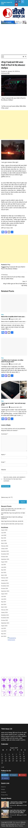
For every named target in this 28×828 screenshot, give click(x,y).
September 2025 (5, 559)
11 (5, 756)
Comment (4, 434)
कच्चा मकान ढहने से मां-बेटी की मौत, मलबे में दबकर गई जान (12, 524)
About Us (3, 786)
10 (2, 756)
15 (20, 756)
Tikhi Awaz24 (16, 822)
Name (3, 454)
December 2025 (5, 551)
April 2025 (3, 572)
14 (16, 756)
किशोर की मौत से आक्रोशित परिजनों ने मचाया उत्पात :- (13, 317)
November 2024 (5, 585)
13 (13, 756)
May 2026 (3, 538)
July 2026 (3, 532)
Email (3, 462)
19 (9, 758)
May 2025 (3, 569)
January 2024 (4, 612)
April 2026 (3, 540)
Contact (3, 789)
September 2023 (5, 623)
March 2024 (4, 607)
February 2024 (4, 609)
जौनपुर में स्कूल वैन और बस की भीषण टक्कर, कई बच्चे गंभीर (12, 521)
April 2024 (3, 604)
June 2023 (3, 631)
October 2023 (4, 620)
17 (2, 758)
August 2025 (4, 561)
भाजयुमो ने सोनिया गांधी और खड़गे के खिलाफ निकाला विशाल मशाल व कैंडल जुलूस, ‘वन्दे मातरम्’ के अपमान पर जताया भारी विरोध (18, 812)
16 (24, 756)
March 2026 (4, 543)
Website (3, 469)
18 (5, 758)
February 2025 (4, 577)
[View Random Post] (23, 56)
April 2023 (3, 636)
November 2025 (5, 554)
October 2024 (4, 588)
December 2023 (5, 615)
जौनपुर (8, 264)
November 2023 (5, 617)
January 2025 (4, 580)
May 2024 (3, 601)
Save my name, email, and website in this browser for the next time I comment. (14, 479)
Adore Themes (18, 826)
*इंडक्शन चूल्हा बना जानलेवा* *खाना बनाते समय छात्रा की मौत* (13, 404)
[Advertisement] (14, 40)
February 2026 (4, 546)
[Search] (25, 56)
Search (23, 502)
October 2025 (4, 556)
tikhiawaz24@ (5, 73)
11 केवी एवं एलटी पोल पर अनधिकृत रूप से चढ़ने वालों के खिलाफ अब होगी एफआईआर (18, 802)
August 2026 (4, 530)
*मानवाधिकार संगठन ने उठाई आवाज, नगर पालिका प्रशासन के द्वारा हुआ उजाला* (12, 361)
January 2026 (4, 548)
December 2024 (5, 583)
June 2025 (3, 567)
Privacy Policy (4, 794)
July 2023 (3, 628)
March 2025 (4, 575)
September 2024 (5, 591)
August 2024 (4, 593)
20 (13, 758)
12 (9, 756)
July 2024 (3, 596)
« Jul (2, 767)
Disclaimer (3, 792)
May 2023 (3, 633)
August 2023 (4, 625)
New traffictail (20, 824)
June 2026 (3, 535)
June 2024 (3, 599)
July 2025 (3, 564)
